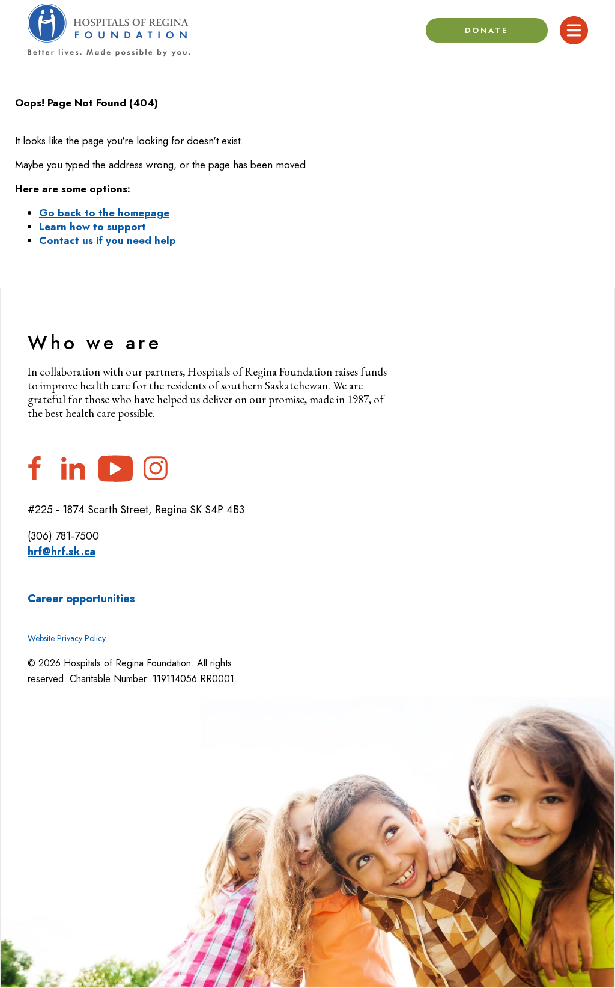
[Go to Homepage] (108, 30)
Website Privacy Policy (67, 638)
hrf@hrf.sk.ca (61, 552)
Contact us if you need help (107, 240)
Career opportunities (81, 598)
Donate (487, 30)
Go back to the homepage (104, 213)
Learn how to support (92, 226)
